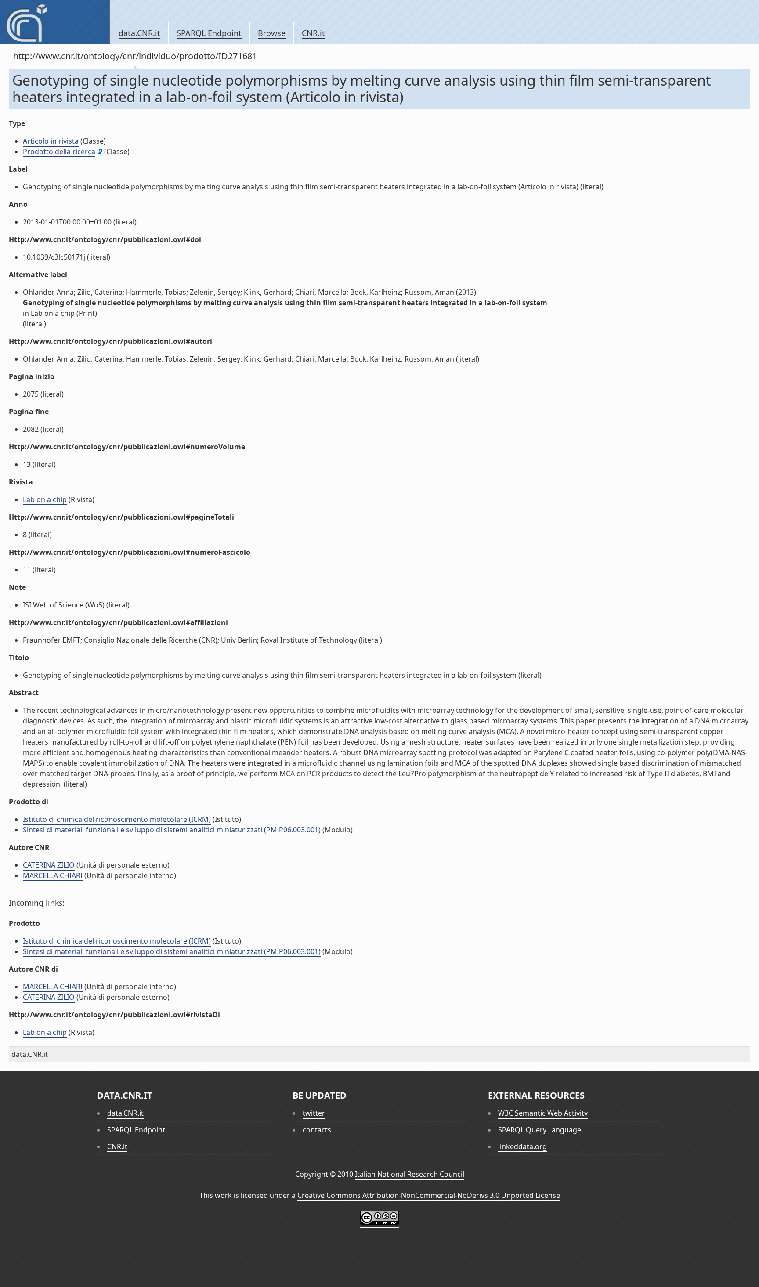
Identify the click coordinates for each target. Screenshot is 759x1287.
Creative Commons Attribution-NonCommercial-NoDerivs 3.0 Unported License (428, 1195)
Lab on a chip (45, 499)
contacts (317, 1130)
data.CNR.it (139, 33)
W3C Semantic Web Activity (543, 1113)
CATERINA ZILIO (49, 865)
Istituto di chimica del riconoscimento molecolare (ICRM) (117, 819)
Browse (272, 33)
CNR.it (313, 33)
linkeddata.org (522, 1146)
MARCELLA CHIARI (53, 875)
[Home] (54, 22)
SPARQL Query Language (539, 1130)
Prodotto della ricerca (59, 151)
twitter (314, 1113)
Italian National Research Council (409, 1174)
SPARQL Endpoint (209, 33)
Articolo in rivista (51, 141)
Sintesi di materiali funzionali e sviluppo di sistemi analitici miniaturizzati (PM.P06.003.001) (172, 830)
